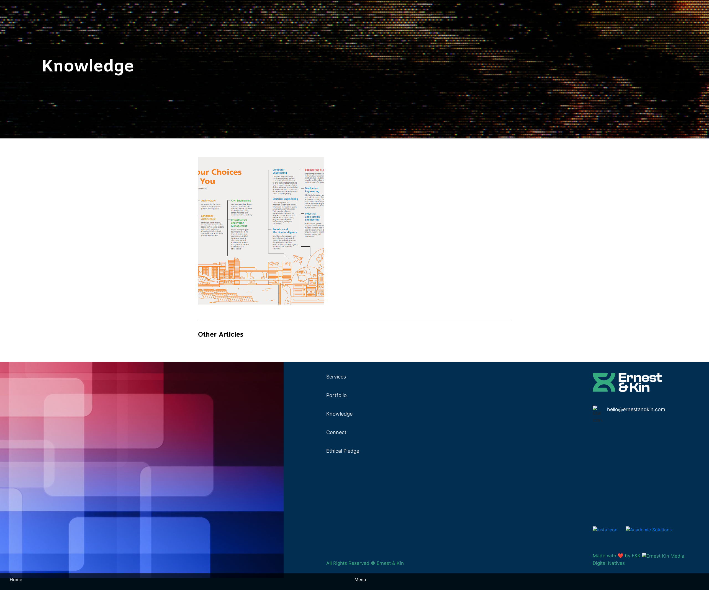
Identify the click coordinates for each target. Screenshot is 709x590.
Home (16, 579)
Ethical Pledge (342, 451)
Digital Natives (609, 563)
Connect (336, 432)
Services (336, 377)
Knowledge (339, 414)
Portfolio (336, 395)
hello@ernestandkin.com (636, 409)
